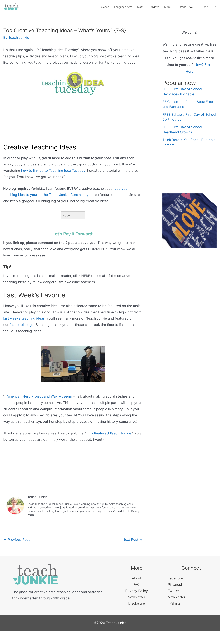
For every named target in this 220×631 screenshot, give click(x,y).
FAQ (136, 585)
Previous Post (17, 539)
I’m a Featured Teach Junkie (108, 433)
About (136, 578)
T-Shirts (174, 603)
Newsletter (136, 597)
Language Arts (123, 7)
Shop (205, 7)
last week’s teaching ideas (24, 318)
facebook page (22, 325)
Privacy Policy (136, 591)
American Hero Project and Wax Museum (39, 396)
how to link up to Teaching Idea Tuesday (53, 171)
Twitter (173, 591)
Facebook (176, 578)
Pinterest (175, 585)
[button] (172, 6)
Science (104, 7)
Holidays (153, 7)
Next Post (133, 539)
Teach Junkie (37, 497)
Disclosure (136, 603)
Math (140, 7)
